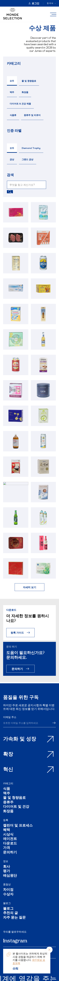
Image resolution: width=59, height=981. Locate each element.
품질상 (7, 884)
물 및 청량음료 (29, 80)
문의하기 (17, 669)
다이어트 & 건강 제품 (20, 103)
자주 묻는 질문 (14, 918)
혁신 (8, 769)
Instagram (15, 941)
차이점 (8, 890)
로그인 (35, 3)
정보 (5, 861)
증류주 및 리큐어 (32, 115)
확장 (8, 754)
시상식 (8, 834)
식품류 (13, 115)
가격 (6, 848)
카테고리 (14, 63)
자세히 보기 (29, 587)
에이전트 (10, 839)
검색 (10, 175)
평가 (6, 871)
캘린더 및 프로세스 (18, 826)
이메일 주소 (9, 717)
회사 (6, 867)
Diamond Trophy (31, 147)
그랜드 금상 (27, 159)
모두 (12, 80)
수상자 (8, 894)
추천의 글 (10, 913)
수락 (15, 968)
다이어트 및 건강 (16, 807)
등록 (5, 820)
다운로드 (10, 843)
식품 (6, 789)
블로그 (7, 903)
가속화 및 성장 (19, 739)
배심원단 (10, 876)
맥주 (12, 92)
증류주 (8, 802)
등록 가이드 (17, 632)
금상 (12, 159)
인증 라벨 (14, 130)
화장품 (25, 92)
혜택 (6, 830)
